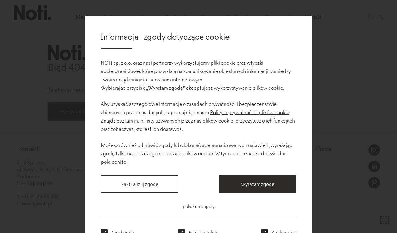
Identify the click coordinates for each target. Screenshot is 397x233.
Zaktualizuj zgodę (139, 184)
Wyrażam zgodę (257, 184)
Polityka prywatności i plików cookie (249, 112)
